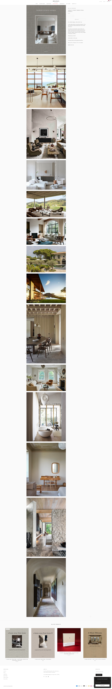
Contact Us (74, 3)
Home (37, 3)
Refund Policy (5, 675)
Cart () (108, 1)
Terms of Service (6, 677)
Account (100, 1)
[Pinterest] (48, 676)
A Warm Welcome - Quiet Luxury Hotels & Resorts (95, 659)
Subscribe (102, 685)
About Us (5, 671)
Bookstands (49, 3)
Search (104, 1)
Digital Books (55, 3)
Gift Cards (68, 3)
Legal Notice (5, 674)
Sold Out (77, 19)
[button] (110, 0)
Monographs (62, 3)
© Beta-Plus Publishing (8, 686)
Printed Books (42, 3)
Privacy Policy (5, 679)
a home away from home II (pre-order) (43, 659)
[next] (109, 644)
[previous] (3, 644)
